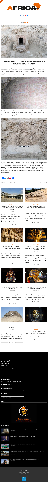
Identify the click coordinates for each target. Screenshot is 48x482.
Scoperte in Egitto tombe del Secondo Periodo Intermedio (36, 206)
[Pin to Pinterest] (44, 182)
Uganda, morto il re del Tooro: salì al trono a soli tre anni (22, 436)
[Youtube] (25, 15)
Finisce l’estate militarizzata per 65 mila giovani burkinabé (22, 444)
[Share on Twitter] (43, 182)
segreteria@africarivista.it (13, 368)
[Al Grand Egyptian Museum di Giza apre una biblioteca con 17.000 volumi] (12, 195)
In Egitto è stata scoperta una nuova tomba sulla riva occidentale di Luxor (24, 63)
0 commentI (13, 182)
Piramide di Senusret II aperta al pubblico (12, 326)
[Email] (27, 15)
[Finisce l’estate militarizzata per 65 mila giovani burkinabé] (5, 446)
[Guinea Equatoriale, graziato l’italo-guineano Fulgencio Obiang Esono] (5, 431)
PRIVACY (43, 469)
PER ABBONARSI (12, 469)
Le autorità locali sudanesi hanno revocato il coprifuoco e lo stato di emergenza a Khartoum (27, 452)
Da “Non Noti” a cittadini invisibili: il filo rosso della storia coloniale (24, 459)
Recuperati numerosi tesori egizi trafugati (12, 287)
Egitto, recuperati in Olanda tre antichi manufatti (36, 287)
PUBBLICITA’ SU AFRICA (35, 469)
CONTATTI (27, 469)
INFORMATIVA (24, 470)
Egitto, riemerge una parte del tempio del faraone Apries (12, 247)
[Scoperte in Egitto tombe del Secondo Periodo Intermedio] (36, 195)
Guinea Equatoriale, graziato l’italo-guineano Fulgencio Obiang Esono (25, 429)
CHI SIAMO (5, 469)
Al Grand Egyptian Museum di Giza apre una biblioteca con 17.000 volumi (12, 207)
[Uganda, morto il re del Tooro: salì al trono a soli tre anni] (5, 438)
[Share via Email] (46, 182)
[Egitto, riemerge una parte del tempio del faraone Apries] (12, 235)
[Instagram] (23, 15)
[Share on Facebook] (41, 182)
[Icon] (12, 314)
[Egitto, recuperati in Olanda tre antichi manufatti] (36, 275)
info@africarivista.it (8, 367)
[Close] (1, 1)
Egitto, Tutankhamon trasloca (36, 326)
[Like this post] (9, 224)
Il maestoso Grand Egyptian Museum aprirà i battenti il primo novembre (35, 248)
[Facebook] (20, 15)
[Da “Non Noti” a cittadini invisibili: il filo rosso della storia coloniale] (5, 461)
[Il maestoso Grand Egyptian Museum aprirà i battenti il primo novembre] (36, 235)
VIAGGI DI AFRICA (20, 469)
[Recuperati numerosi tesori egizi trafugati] (12, 275)
